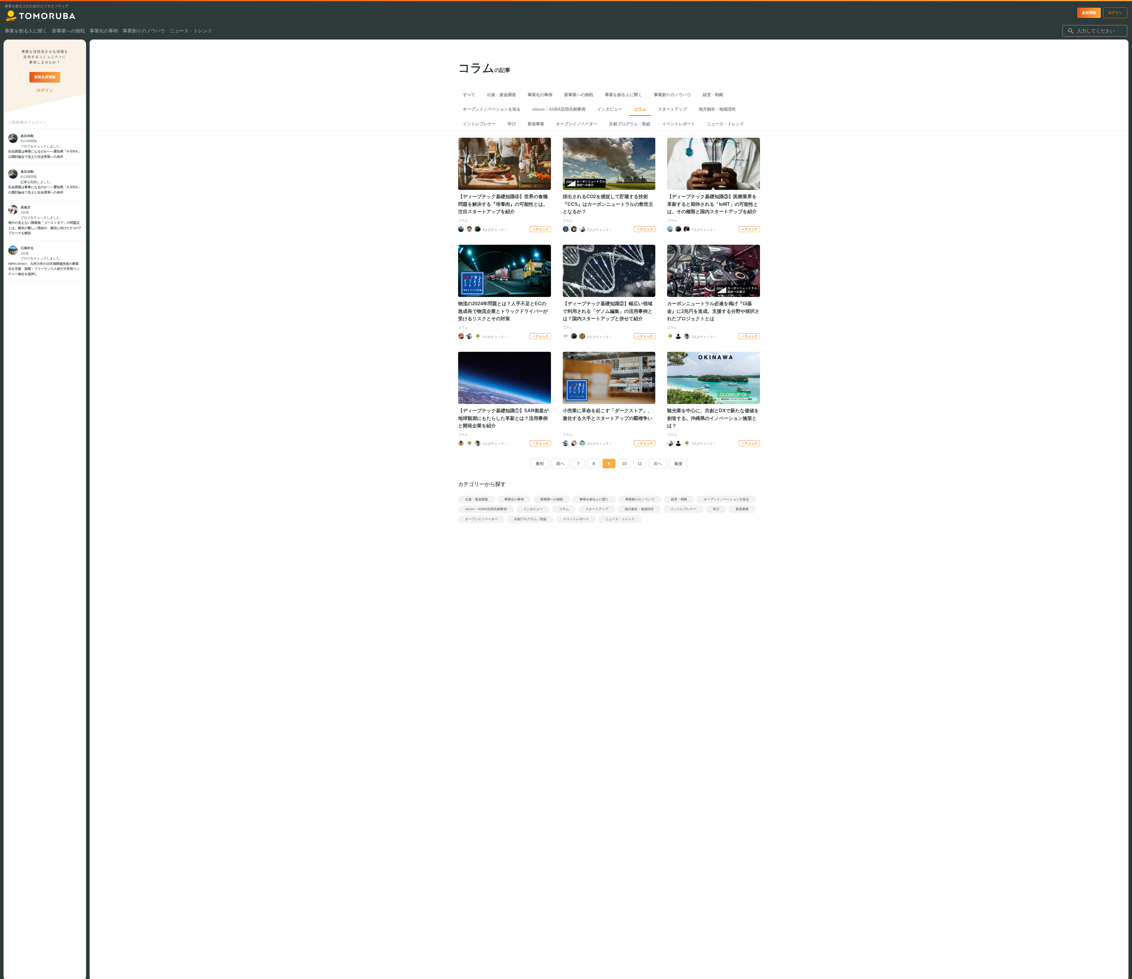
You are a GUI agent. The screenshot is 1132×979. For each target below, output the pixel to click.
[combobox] (1094, 31)
